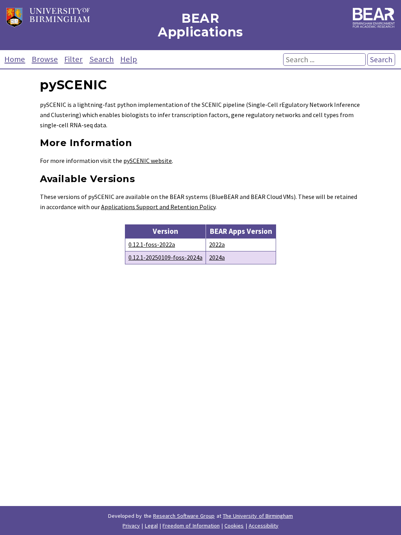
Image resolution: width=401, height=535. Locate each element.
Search (101, 59)
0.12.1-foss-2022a (151, 244)
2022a (217, 244)
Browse (45, 59)
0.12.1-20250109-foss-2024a (165, 257)
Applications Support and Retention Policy (158, 207)
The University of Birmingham (258, 515)
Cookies (234, 525)
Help (128, 59)
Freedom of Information (191, 525)
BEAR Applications (200, 25)
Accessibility (263, 525)
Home (14, 59)
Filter (73, 59)
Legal (151, 525)
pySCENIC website (147, 160)
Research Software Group (184, 515)
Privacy (131, 525)
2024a (217, 257)
